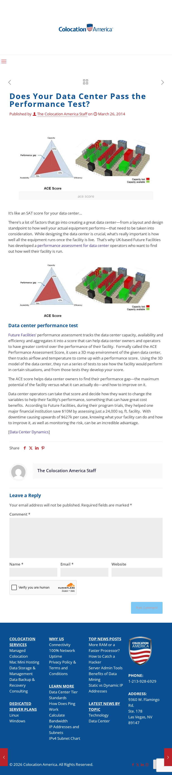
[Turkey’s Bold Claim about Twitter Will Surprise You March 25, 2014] (4, 757)
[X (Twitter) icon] (137, 764)
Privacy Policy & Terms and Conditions (62, 667)
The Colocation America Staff (62, 113)
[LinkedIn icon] (142, 764)
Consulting (18, 691)
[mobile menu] (4, 61)
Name (16, 564)
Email (66, 564)
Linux (14, 715)
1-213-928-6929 (142, 681)
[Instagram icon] (147, 764)
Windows (17, 720)
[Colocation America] (86, 27)
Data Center (99, 720)
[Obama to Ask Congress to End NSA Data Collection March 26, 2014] (168, 757)
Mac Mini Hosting (24, 662)
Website (119, 564)
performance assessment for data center (73, 245)
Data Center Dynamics (29, 431)
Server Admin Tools (106, 667)
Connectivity (60, 644)
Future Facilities (22, 334)
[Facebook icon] (133, 764)
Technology (99, 715)
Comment (19, 514)
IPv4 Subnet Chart (64, 738)
